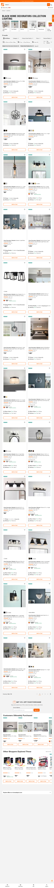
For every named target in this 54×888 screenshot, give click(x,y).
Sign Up (37, 710)
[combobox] (26, 4)
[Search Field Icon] (48, 4)
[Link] (14, 74)
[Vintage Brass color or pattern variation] (35, 183)
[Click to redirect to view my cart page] (51, 4)
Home (3, 10)
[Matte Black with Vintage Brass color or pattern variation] (33, 183)
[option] (50, 694)
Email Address (16, 707)
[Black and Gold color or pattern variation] (29, 451)
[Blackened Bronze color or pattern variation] (29, 78)
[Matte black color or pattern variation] (4, 451)
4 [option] (47, 694)
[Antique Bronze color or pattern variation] (31, 78)
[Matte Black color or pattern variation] (4, 78)
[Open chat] (53, 18)
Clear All (36, 46)
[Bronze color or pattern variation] (6, 130)
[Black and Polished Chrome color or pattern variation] (31, 451)
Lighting (8, 10)
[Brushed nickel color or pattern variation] (6, 451)
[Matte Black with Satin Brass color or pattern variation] (29, 558)
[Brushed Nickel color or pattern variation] (6, 78)
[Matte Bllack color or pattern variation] (29, 666)
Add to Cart (14, 97)
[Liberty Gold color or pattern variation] (33, 130)
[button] (48, 42)
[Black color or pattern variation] (4, 130)
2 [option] (42, 694)
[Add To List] (25, 49)
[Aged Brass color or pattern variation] (6, 397)
